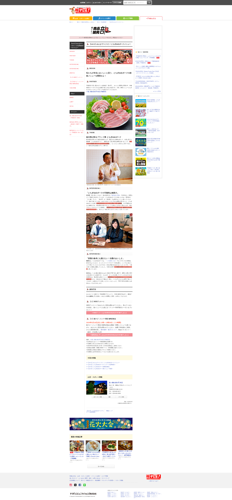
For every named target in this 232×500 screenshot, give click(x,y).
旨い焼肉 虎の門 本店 (116, 382)
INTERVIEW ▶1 (74, 64)
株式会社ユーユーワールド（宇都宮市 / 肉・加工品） (77, 132)
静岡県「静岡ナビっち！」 (140, 492)
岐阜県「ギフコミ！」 (139, 493)
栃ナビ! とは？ (154, 481)
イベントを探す (106, 18)
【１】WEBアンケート (76, 77)
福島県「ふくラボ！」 (113, 493)
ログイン (89, 2)
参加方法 (72, 73)
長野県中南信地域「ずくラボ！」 (154, 493)
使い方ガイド (73, 478)
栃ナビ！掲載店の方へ (87, 480)
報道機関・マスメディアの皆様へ (104, 480)
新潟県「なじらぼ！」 (126, 493)
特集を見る (152, 18)
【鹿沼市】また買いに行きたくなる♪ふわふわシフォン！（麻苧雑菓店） (125, 453)
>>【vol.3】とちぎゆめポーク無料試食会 (97, 366)
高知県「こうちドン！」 (152, 496)
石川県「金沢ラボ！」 (113, 496)
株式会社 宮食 (116, 195)
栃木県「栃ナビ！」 (112, 492)
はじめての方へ (97, 2)
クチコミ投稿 (117, 2)
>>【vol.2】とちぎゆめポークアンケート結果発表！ (101, 364)
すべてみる (101, 466)
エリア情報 (129, 18)
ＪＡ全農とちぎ (111, 261)
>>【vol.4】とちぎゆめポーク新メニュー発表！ (99, 368)
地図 (109, 396)
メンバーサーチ (107, 2)
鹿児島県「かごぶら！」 (126, 496)
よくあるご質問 (83, 478)
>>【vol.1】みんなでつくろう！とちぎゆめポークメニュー (103, 362)
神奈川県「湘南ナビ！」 (139, 495)
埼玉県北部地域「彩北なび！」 (139, 497)
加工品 (71, 106)
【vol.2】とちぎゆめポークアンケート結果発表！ (95, 411)
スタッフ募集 (119, 480)
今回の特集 (73, 88)
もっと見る (157, 91)
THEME (72, 60)
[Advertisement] (148, 37)
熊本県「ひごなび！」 (126, 492)
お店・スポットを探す (82, 18)
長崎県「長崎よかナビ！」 (153, 492)
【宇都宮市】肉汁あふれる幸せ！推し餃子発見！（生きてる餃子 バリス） (109, 454)
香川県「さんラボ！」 (126, 495)
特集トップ (109, 410)
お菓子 (71, 101)
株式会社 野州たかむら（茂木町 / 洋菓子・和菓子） (76, 124)
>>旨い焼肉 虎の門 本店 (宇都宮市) (96, 91)
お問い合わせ (96, 478)
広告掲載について (75, 480)
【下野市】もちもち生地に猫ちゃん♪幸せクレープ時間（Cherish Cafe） (93, 454)
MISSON (72, 51)
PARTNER (72, 55)
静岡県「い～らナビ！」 (152, 495)
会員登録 (82, 2)
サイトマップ (105, 478)
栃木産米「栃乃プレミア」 (109, 329)
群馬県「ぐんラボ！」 (113, 495)
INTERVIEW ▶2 (74, 68)
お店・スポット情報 (98, 396)
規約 (90, 478)
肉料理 (71, 97)
